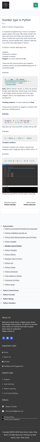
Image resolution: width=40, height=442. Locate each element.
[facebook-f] (4, 338)
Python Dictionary (11, 272)
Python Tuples (10, 267)
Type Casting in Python (13, 276)
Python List (9, 263)
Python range (10, 284)
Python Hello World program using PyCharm (21, 237)
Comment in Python (12, 280)
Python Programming (15, 27)
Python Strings (10, 254)
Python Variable (10, 242)
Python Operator (11, 250)
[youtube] (8, 338)
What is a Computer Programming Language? (21, 229)
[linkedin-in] (12, 338)
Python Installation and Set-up (16, 233)
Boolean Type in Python (13, 259)
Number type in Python (13, 246)
